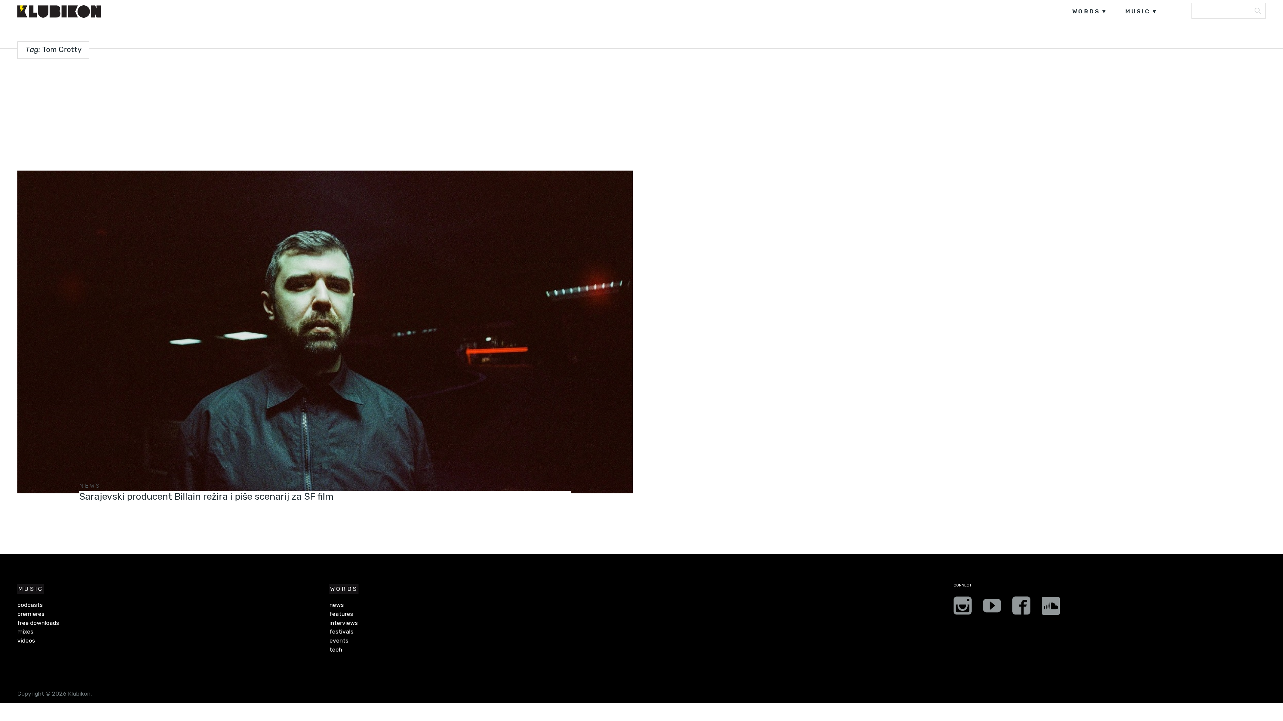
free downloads (38, 623)
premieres (30, 614)
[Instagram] (963, 608)
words (1086, 11)
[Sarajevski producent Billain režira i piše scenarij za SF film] (324, 332)
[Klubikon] (59, 11)
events (338, 640)
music (1138, 11)
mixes (25, 631)
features (341, 614)
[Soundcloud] (1051, 608)
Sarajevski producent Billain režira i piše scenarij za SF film (206, 496)
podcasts (30, 605)
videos (26, 640)
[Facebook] (1021, 608)
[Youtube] (992, 608)
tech (335, 649)
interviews (343, 623)
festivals (341, 631)
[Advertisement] (641, 113)
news (90, 485)
